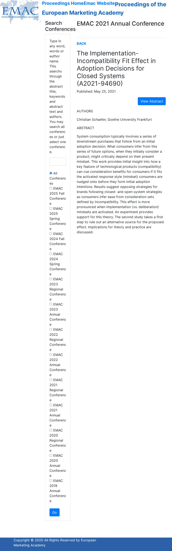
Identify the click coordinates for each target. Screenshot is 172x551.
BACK (81, 43)
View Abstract (152, 101)
